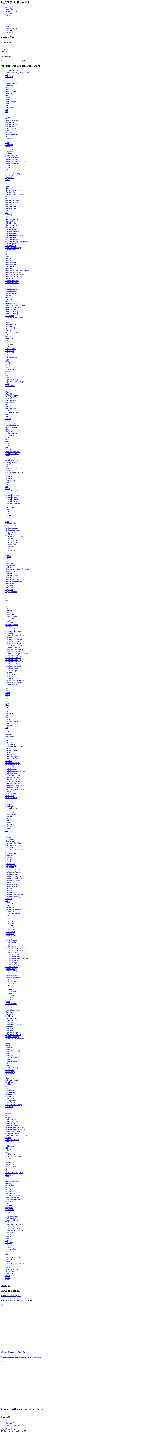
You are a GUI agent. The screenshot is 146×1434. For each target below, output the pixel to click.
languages (9, 713)
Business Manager (12, 163)
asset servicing (10, 128)
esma (7, 437)
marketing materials (12, 783)
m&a (7, 738)
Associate (8, 132)
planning (8, 888)
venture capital (10, 1259)
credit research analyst (13, 332)
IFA (6, 606)
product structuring (12, 973)
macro (7, 740)
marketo (8, 792)
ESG (7, 429)
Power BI (8, 899)
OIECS (8, 837)
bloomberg (9, 149)
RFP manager (10, 1072)
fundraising (9, 546)
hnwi (7, 596)
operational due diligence (14, 843)
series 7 (8, 1144)
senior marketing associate (14, 1127)
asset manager (10, 122)
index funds (9, 614)
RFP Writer (9, 1074)
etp (6, 448)
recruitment (9, 1022)
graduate (8, 567)
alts (6, 110)
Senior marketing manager (14, 1131)
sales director (10, 1092)
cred (7, 320)
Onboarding (9, 841)
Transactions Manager (13, 1228)
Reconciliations (11, 1020)
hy (6, 598)
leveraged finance (11, 721)
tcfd (6, 1204)
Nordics (8, 829)
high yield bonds (11, 592)
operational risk (11, 845)
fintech (7, 505)
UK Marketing (10, 1249)
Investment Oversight (13, 660)
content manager (11, 289)
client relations (10, 237)
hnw (7, 594)
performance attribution (13, 878)
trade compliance (11, 1216)
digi (6, 375)
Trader (7, 1222)
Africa (7, 97)
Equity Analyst (10, 423)
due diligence (10, 402)
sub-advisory (10, 1185)
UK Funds (9, 1245)
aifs (6, 106)
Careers (8, 1421)
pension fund (10, 864)
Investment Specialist (13, 666)
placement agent (11, 886)
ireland (7, 689)
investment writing (12, 674)
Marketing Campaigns (13, 767)
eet (6, 404)
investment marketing (13, 656)
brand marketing (11, 155)
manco (7, 752)
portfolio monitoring (12, 897)
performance (9, 868)
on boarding (9, 839)
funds (7, 548)
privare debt (9, 923)
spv (6, 1169)
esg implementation (12, 433)
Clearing (8, 215)
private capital (10, 927)
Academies (9, 77)
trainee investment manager (15, 1224)
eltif (6, 406)
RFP (7, 1066)
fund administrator (12, 528)
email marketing (11, 408)
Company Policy (11, 1423)
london (7, 724)
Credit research (10, 330)
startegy (8, 1175)
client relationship (11, 239)
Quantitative (9, 1012)
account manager (11, 83)
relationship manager (12, 1041)
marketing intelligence (13, 779)
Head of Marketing (12, 579)
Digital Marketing (11, 380)
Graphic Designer (11, 571)
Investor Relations (11, 678)
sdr (6, 1109)
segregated (9, 1111)
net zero (8, 822)
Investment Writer (11, 672)
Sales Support (10, 1103)
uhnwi (7, 1239)
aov (6, 116)
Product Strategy (11, 971)
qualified (8, 1008)
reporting (8, 1047)
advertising (9, 95)
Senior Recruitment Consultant (16, 1136)
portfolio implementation (14, 895)
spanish (8, 1162)
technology (9, 1206)
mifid (7, 802)
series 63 (8, 1142)
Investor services (11, 684)
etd (6, 441)
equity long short (11, 425)
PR (6, 901)
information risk (11, 616)
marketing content (11, 773)
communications (11, 262)
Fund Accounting (11, 526)
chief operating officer (13, 206)
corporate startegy (11, 312)
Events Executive (11, 460)
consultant (9, 279)
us (6, 1251)
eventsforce (9, 464)
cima (7, 211)
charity (7, 198)
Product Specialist (11, 967)
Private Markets (11, 940)
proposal (8, 989)
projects (8, 985)
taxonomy (9, 1201)
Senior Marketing (11, 1125)
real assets (9, 1014)
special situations (11, 1164)
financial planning (11, 497)
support (8, 1189)
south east (9, 1160)
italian (7, 693)
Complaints (9, 266)
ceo (6, 182)
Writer (7, 1276)
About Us (9, 9)
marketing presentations (13, 785)
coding (7, 256)
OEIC (7, 833)
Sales (7, 1088)
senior (7, 1117)
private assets (10, 925)
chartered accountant (12, 200)
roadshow (9, 1084)
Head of (8, 577)
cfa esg (7, 186)
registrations (9, 1026)
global (7, 559)
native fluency (10, 816)
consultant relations (12, 283)
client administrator (12, 219)
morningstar (9, 806)
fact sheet (8, 474)
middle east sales (11, 798)
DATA (7, 347)
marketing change (11, 769)
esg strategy (9, 435)
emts (7, 417)
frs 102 (7, 518)
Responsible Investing (13, 1057)
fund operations (11, 540)
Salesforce (9, 1107)
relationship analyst (12, 1037)
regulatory (9, 1030)
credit (7, 322)
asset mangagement (12, 124)
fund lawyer (9, 534)
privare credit (10, 921)
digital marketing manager (14, 382)
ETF (7, 443)
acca (7, 79)
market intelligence (12, 757)
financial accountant (12, 491)
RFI (6, 1063)
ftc (6, 520)
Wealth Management (12, 1269)
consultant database (12, 281)
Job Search (9, 7)
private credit (10, 932)
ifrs (6, 608)
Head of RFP (10, 583)
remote (7, 1043)
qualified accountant (12, 1010)
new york (8, 827)
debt (7, 367)
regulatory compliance (13, 1033)
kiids (7, 703)
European (8, 450)
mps (6, 810)
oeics (7, 835)
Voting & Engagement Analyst (16, 1263)
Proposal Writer (11, 991)
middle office (10, 800)
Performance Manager (13, 880)
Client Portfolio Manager (14, 235)
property (8, 987)
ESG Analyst (10, 431)
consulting (9, 285)
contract (8, 297)
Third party (9, 1210)
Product (8, 944)
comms (8, 260)
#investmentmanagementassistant (17, 73)
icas (6, 602)
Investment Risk (11, 664)
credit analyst (10, 326)
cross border (9, 336)
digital (7, 377)
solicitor (8, 1158)
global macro (10, 565)
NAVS (7, 820)
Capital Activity (11, 176)
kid (6, 697)
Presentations (10, 911)
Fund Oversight (11, 542)
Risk (7, 1078)
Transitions (9, 1232)
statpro (7, 1177)
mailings (8, 742)
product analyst (10, 946)
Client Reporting (11, 244)
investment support (12, 668)
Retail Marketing (11, 1061)
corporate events (11, 309)
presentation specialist (13, 909)
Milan (7, 804)
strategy (8, 1183)
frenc (7, 511)
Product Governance (12, 954)
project (7, 979)
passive (8, 862)
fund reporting (10, 544)
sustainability (10, 1193)
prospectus (9, 998)
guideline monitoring (12, 575)
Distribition (9, 394)
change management (12, 190)
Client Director (10, 223)
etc (6, 439)
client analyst (10, 221)
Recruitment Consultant (13, 1024)
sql (6, 1171)
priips (7, 919)
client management (12, 227)
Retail (7, 1059)
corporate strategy (11, 314)
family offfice (10, 480)
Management (10, 744)
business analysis (11, 157)
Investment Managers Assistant (16, 654)
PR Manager (10, 903)
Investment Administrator (14, 639)
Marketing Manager (12, 781)
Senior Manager (11, 1123)
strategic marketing (12, 1181)
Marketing (9, 761)
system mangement (12, 1197)
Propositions (9, 995)
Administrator (10, 93)
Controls (8, 299)
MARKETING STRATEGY (16, 789)
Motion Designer (11, 808)
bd (6, 141)
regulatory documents (13, 1035)
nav (6, 818)
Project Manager (11, 983)
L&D (7, 711)
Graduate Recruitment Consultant (17, 569)
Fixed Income (10, 507)
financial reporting (12, 499)
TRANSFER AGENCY (14, 1230)
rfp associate (9, 1070)
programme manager (12, 977)
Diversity (8, 13)
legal (7, 717)
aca (6, 75)
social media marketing (13, 1156)
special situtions (11, 1166)
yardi (7, 1280)
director (8, 388)
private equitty (10, 936)
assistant (8, 130)
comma (8, 258)
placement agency (11, 884)
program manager (11, 975)
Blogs (7, 147)
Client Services (10, 250)
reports (7, 1049)
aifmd (7, 103)
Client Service (10, 246)
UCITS (8, 1234)
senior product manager (13, 1133)
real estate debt (10, 1018)
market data (9, 754)
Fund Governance (11, 532)
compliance (9, 268)
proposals (8, 993)
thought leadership (12, 1212)
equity (7, 421)
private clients (10, 930)
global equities (10, 561)
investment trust (11, 670)
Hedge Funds (10, 588)
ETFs (7, 445)
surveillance (9, 1191)
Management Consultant (14, 746)
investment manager (12, 651)
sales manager (10, 1096)
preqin (7, 905)
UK (6, 1241)
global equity (10, 563)
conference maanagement (14, 274)
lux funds (8, 732)
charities (8, 196)
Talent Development (12, 1199)
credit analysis (10, 324)
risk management (11, 1080)
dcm (7, 359)
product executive (11, 952)
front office (9, 515)
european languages (12, 452)
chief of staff (9, 204)
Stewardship (9, 1179)
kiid (6, 701)
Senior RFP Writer (12, 1140)
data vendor (9, 355)
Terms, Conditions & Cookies (16, 1425)
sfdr (6, 1148)
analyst (7, 114)
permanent (9, 882)
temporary (9, 1208)
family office (10, 483)
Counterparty (10, 316)
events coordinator (12, 458)
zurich (7, 1282)
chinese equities (11, 209)
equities (8, 419)
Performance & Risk (12, 870)
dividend (8, 398)
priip (7, 917)
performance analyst (12, 874)
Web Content (10, 1272)
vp (6, 1265)
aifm (7, 99)
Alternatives (9, 108)
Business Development (13, 159)
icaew (7, 600)
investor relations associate (15, 680)
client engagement (11, 225)
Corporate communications (15, 305)
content (8, 287)
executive (8, 470)
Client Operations (11, 233)
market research (11, 759)
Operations (9, 847)
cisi (6, 213)
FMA (7, 509)
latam (7, 715)
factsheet (8, 476)
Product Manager (11, 960)
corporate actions (11, 303)
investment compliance (13, 643)
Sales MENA (10, 1098)
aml (6, 112)
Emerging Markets (12, 412)
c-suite (7, 167)
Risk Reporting (10, 1082)
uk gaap (8, 1247)
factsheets (8, 478)
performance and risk (13, 876)
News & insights (11, 11)
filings (7, 489)
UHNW (8, 1236)
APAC (7, 118)
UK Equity (9, 1243)
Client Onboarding (12, 231)
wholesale (9, 1274)
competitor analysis (12, 264)
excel (7, 466)
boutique (8, 153)
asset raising (9, 126)
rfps (6, 1076)
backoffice (9, 139)
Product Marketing (12, 965)
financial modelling (12, 495)
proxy (7, 1002)
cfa (6, 184)
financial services (11, 501)
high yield (9, 590)
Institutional (9, 623)
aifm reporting (10, 101)
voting (7, 1261)
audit (7, 136)
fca (6, 485)
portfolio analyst (11, 892)
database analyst (11, 357)
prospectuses (10, 1000)
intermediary (9, 633)
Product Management (13, 956)
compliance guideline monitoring (17, 270)
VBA (7, 1255)
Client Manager (11, 229)
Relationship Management (14, 1039)
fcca (6, 487)
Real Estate (9, 1016)
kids (6, 699)
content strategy (11, 293)
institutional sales (11, 625)
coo (6, 301)
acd (6, 87)
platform (8, 890)
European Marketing (12, 454)
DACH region (10, 345)
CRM (7, 334)
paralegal (8, 860)
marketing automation (13, 765)
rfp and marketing (11, 1068)
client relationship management (16, 242)
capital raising (10, 178)
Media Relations (11, 794)
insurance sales (10, 629)
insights (8, 621)
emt (6, 415)
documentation (10, 400)
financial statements (12, 503)
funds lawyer (10, 551)
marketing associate (12, 763)
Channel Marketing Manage (15, 194)
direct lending (10, 386)
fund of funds (10, 538)
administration (10, 91)
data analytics (10, 353)
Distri (7, 392)
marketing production (13, 787)
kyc (6, 707)
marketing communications (15, 771)
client (7, 217)
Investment (9, 637)
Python (8, 1006)
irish (7, 691)
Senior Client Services (13, 1121)
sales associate (10, 1090)
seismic (8, 1113)
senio (7, 1115)
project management (12, 981)
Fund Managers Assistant (14, 536)
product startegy (11, 969)
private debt (9, 934)
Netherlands (9, 824)
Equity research (11, 427)
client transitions (11, 252)
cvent (7, 340)
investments (9, 676)
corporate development (13, 307)
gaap (7, 555)
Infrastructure (10, 618)
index (7, 612)
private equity (10, 938)
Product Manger (11, 963)
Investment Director (12, 647)
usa (6, 1253)
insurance (8, 627)
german (8, 557)
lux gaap (8, 734)
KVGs (7, 705)
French (7, 513)
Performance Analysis (13, 872)
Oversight (9, 857)
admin (7, 89)
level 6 (7, 719)
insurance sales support (13, 631)
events (7, 456)
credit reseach (10, 328)
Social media (10, 1154)
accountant (9, 85)
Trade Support (10, 1218)
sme (6, 1152)
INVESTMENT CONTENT (16, 645)
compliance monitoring (13, 272)
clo (6, 254)
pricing (7, 915)
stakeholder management (14, 1173)
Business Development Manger (16, 161)
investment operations (13, 658)
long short (9, 726)
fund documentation (12, 530)
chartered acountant (12, 202)
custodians (9, 338)
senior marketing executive (15, 1129)
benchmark (9, 145)
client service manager (13, 248)
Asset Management (12, 120)
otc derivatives (10, 853)
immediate (9, 610)
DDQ (7, 361)
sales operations (11, 1101)
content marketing (11, 291)
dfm (6, 373)
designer (8, 371)
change (8, 188)
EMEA (8, 410)
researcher (9, 1055)
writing (8, 1278)
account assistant (11, 81)
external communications (14, 472)
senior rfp (8, 1138)
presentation (9, 907)
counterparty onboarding (14, 318)
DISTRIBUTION (11, 396)
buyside (8, 165)
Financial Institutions (12, 493)
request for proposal (12, 1051)
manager (8, 748)
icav (6, 604)
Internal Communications (14, 635)
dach (7, 342)
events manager (11, 462)
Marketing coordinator (13, 775)
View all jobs (5, 1286)
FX (6, 553)
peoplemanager (10, 866)
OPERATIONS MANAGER (16, 849)
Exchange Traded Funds (14, 468)
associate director (11, 134)
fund (7, 522)
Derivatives (9, 369)
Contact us (9, 15)
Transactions (9, 1226)
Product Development (13, 948)
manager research (11, 750)
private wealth (10, 942)
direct (7, 384)
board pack (9, 151)
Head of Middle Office (13, 581)
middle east (9, 796)
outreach (8, 855)
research (8, 1053)
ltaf (6, 728)
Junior (7, 695)
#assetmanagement (12, 71)
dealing (8, 365)
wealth (7, 1267)
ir (6, 686)
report (7, 1045)
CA (6, 169)
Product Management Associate (16, 958)
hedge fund (9, 586)
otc (6, 851)
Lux (6, 730)
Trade (7, 1214)
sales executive (10, 1094)
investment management (14, 649)
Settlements (9, 1146)
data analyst (9, 351)
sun (6, 1187)
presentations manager (13, 913)
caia (6, 171)
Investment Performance (14, 662)
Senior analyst (10, 1119)
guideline (8, 573)
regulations (9, 1028)
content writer (10, 295)
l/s (6, 709)
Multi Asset (9, 812)
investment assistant (12, 641)
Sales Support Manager (13, 1105)
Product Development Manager (16, 950)
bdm (7, 143)
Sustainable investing (13, 1195)
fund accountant (11, 524)
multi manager (10, 814)
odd (6, 831)
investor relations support (14, 682)
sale (6, 1086)
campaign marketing (12, 174)
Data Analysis (10, 349)
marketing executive (12, 777)
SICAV (8, 1150)
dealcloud (8, 363)
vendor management (12, 1257)
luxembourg (9, 736)
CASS (7, 180)
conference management (14, 277)
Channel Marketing (12, 192)
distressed (8, 390)
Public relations (11, 1004)
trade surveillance (11, 1220)
